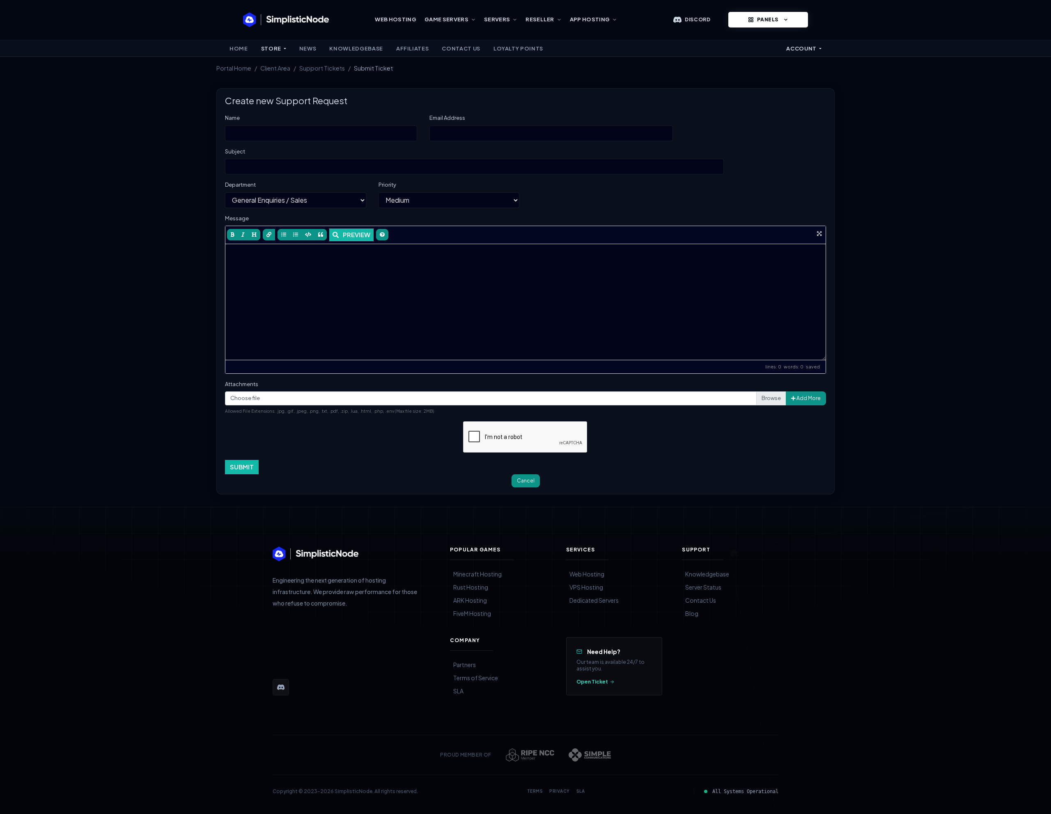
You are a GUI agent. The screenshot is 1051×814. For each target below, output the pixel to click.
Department (240, 184)
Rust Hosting (470, 587)
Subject (235, 151)
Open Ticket (592, 682)
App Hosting (590, 19)
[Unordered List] (284, 234)
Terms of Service (475, 677)
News (308, 48)
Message (237, 218)
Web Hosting (395, 19)
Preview (356, 234)
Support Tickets (322, 68)
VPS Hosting (586, 587)
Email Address (447, 117)
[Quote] (320, 234)
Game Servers (446, 19)
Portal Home (233, 68)
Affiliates (412, 48)
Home (238, 48)
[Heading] (254, 234)
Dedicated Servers (594, 600)
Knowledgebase (356, 48)
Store (271, 48)
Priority (387, 184)
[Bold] (232, 234)
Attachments (241, 384)
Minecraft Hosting (477, 574)
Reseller (540, 19)
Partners (464, 664)
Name (232, 117)
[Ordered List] (295, 234)
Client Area (275, 68)
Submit (242, 467)
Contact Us (461, 48)
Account (801, 48)
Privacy (559, 791)
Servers (497, 19)
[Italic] (243, 234)
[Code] (308, 234)
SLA (458, 691)
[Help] (382, 234)
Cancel (526, 481)
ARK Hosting (470, 600)
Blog (691, 613)
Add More (808, 398)
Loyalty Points (518, 48)
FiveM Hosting (472, 613)
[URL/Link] (269, 234)
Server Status (703, 587)
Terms (535, 791)
